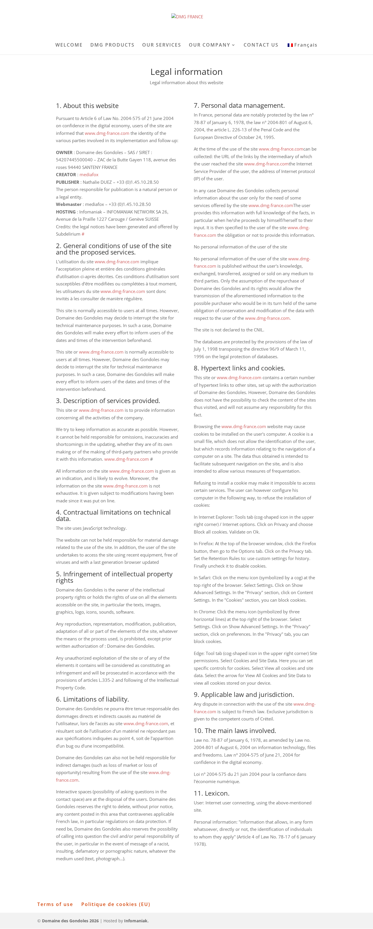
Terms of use (55, 904)
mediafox (89, 174)
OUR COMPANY (209, 45)
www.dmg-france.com (107, 133)
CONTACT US (261, 45)
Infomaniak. (136, 920)
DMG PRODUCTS (112, 45)
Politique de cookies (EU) (115, 904)
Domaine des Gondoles (70, 920)
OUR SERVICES (161, 45)
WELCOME (69, 45)
